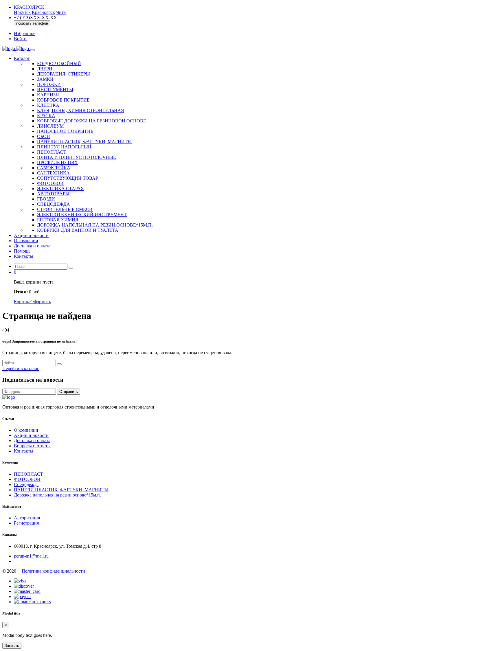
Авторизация (27, 517)
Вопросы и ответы (32, 445)
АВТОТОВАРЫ (53, 193)
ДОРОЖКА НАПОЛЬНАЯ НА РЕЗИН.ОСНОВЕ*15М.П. (95, 224)
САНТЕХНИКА (53, 172)
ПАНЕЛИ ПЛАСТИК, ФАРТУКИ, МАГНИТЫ (84, 141)
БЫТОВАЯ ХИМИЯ (57, 219)
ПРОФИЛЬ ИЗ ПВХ (57, 162)
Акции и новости (31, 235)
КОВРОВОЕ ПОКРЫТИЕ (63, 100)
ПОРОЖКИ (49, 84)
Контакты (23, 256)
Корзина (22, 301)
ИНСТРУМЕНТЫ (55, 89)
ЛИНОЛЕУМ (50, 126)
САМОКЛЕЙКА (53, 167)
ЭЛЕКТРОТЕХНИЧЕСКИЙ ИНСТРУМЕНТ (82, 214)
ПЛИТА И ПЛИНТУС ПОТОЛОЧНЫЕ (76, 157)
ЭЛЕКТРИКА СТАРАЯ (60, 188)
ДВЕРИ (44, 68)
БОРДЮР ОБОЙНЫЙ (59, 63)
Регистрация (26, 523)
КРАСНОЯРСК (29, 7)
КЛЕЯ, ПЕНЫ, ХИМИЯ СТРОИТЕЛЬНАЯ (80, 110)
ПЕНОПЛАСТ (51, 152)
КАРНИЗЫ (48, 94)
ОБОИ (43, 136)
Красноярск (43, 12)
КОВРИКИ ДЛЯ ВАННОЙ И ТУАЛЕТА (77, 230)
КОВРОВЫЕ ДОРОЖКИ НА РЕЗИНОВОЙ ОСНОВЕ (91, 120)
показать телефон (32, 23)
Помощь (22, 251)
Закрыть (12, 645)
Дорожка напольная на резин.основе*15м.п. (57, 494)
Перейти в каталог (20, 368)
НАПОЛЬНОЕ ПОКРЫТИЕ (65, 131)
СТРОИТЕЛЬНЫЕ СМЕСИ (65, 209)
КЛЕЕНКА (48, 105)
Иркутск (22, 12)
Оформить (40, 301)
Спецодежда (26, 484)
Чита (61, 12)
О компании (26, 240)
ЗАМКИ (45, 79)
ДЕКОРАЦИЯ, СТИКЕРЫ (63, 73)
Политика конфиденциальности (53, 571)
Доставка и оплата (32, 245)
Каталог (22, 58)
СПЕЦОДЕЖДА (53, 204)
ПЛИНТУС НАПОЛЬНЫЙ (64, 146)
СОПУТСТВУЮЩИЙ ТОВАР (67, 178)
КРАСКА (46, 115)
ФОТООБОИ (50, 183)
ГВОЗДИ (46, 198)
